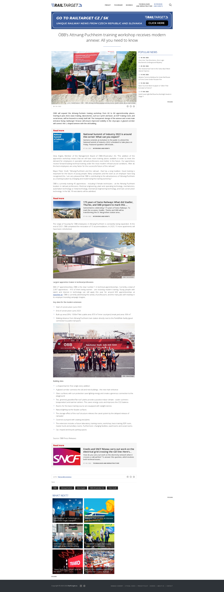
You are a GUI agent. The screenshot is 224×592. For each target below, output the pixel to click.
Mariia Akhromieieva (64, 477)
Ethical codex (130, 586)
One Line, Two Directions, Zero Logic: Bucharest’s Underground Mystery (151, 61)
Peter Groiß (112, 488)
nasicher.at (58, 294)
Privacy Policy (143, 586)
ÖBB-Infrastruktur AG (97, 488)
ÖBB (54, 488)
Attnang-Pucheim (66, 488)
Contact (169, 586)
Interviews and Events (101, 148)
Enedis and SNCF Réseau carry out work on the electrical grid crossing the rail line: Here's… (108, 450)
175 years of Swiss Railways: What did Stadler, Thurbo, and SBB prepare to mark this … (108, 203)
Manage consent (117, 586)
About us (161, 586)
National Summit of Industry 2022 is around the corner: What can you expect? (107, 135)
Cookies (152, 586)
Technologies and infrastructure (106, 463)
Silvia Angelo (81, 488)
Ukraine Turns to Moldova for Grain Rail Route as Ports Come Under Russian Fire (154, 78)
